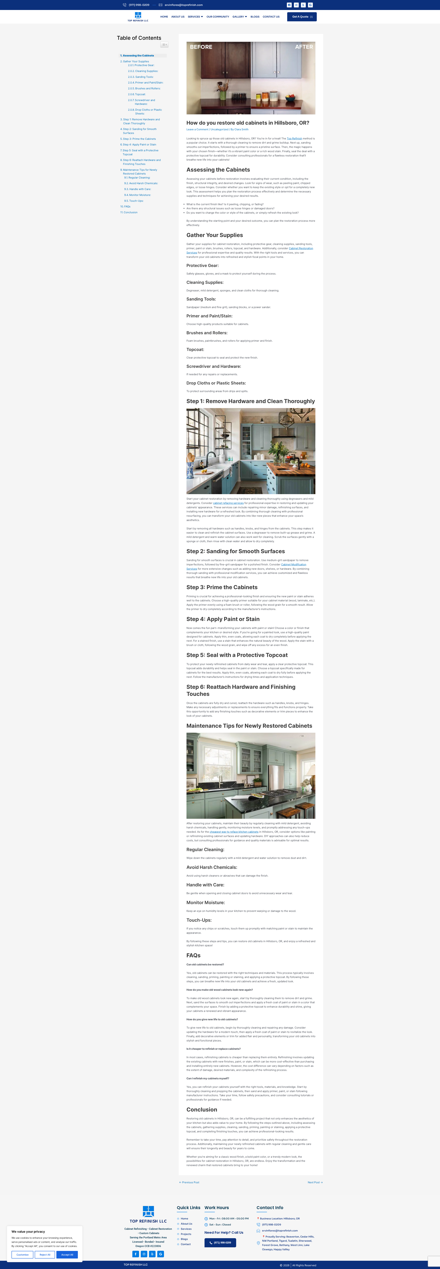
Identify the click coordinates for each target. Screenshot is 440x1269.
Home (164, 16)
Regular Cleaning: (140, 177)
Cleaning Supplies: (147, 71)
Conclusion (131, 212)
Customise (22, 1254)
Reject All (45, 1254)
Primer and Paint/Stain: (149, 82)
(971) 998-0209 (222, 1242)
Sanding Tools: (144, 76)
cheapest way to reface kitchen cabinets (234, 831)
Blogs (255, 16)
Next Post (315, 1182)
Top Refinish (294, 138)
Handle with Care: (140, 189)
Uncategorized (219, 129)
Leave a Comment (197, 129)
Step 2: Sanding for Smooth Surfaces (140, 131)
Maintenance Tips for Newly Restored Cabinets (140, 171)
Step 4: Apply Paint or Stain (139, 144)
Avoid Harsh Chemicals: (144, 183)
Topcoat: (140, 94)
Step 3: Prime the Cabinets (139, 138)
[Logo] (138, 17)
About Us (177, 16)
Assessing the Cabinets (138, 55)
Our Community (218, 16)
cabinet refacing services (228, 503)
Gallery (238, 16)
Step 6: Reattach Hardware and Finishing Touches (142, 162)
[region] (44, 1244)
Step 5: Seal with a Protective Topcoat (140, 152)
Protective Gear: (145, 65)
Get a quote (300, 16)
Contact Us (271, 16)
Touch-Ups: (136, 200)
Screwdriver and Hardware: (145, 102)
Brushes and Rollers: (148, 88)
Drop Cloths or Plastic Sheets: (148, 111)
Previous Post (189, 1182)
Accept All (67, 1254)
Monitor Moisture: (140, 195)
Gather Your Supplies (136, 61)
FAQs (127, 206)
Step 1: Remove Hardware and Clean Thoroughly (141, 121)
